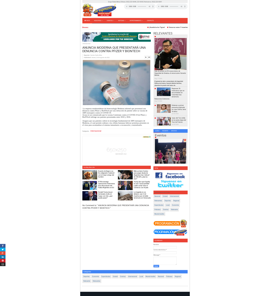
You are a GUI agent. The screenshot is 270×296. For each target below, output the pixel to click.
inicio (88, 20)
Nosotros (98, 20)
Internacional (86, 43)
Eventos (110, 20)
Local (167, 205)
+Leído (157, 131)
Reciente (165, 131)
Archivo (174, 131)
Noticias (121, 20)
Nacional (157, 196)
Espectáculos (159, 205)
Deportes (168, 200)
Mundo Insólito (159, 214)
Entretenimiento (136, 20)
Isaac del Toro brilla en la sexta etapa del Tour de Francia (179, 120)
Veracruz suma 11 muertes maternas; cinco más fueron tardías (187, 27)
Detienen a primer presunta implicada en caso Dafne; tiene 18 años (179, 108)
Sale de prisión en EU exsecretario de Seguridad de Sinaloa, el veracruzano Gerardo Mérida (170, 73)
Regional (176, 200)
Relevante (174, 209)
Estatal (165, 196)
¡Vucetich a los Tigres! (153, 27)
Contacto (150, 20)
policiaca (157, 209)
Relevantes (158, 200)
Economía (175, 205)
